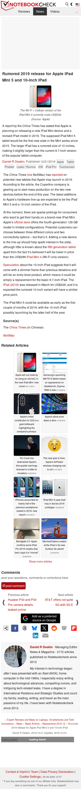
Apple (60, 162)
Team (34, 771)
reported (57, 174)
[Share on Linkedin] (35, 635)
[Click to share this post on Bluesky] (34, 628)
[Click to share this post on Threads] (24, 628)
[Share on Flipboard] (73, 628)
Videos (55, 11)
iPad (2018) (11, 284)
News (40, 11)
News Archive (32, 723)
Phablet (9, 167)
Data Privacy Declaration (57, 771)
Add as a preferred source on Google (44, 618)
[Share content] (5, 628)
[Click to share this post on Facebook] (14, 628)
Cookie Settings (30, 776)
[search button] (67, 4)
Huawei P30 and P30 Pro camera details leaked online (22, 604)
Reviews (24, 11)
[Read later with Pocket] (64, 628)
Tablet (70, 162)
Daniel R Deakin (13, 161)
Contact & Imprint (17, 771)
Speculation (11, 265)
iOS (40, 167)
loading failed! (9, 739)
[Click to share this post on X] (44, 628)
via (30, 174)
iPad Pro (51, 167)
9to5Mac (9, 335)
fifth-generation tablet (62, 247)
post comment (14, 586)
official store (22, 222)
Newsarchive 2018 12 (53, 723)
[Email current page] (45, 635)
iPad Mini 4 (34, 257)
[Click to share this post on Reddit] (54, 628)
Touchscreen (67, 167)
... (76, 11)
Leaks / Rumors (26, 167)
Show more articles (40, 561)
